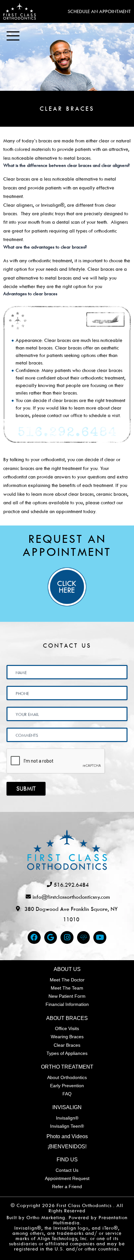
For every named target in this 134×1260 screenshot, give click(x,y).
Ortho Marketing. (46, 1217)
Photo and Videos (67, 1136)
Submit (26, 788)
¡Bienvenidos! (67, 1146)
